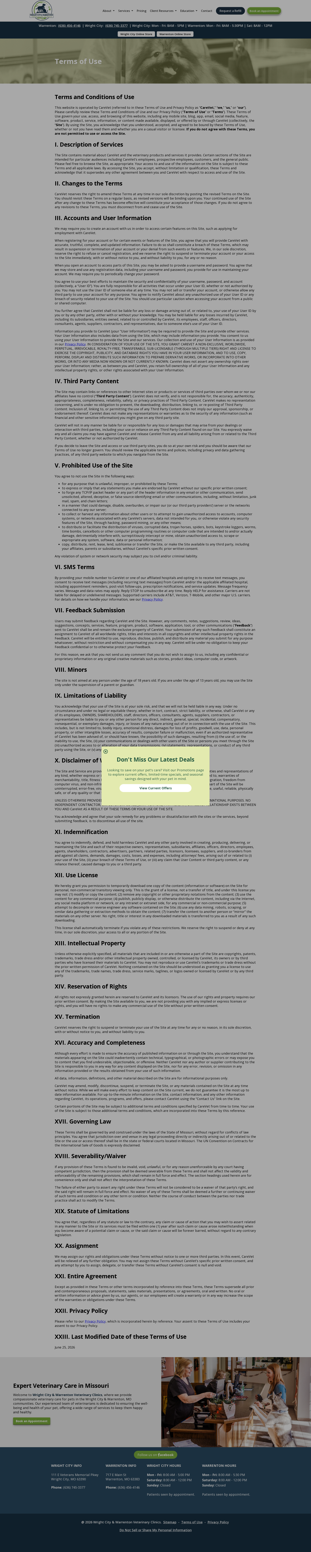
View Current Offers (155, 788)
